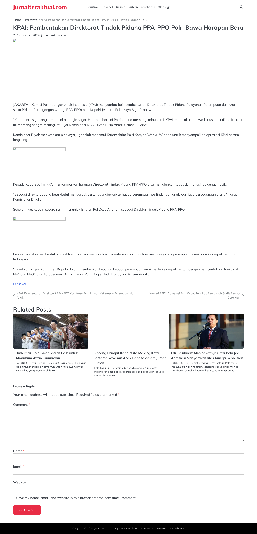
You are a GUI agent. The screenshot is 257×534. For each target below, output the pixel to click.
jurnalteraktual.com (54, 35)
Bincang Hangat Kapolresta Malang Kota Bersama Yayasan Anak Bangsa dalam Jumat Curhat (129, 358)
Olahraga (164, 7)
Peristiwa (93, 7)
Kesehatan (148, 7)
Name (19, 451)
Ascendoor (148, 528)
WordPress (178, 528)
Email (18, 466)
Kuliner (120, 7)
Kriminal (107, 7)
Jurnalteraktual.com (40, 7)
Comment (21, 404)
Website (19, 482)
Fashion (132, 7)
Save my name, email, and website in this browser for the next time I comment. (76, 498)
